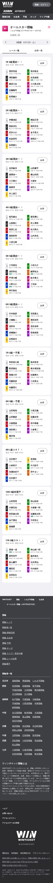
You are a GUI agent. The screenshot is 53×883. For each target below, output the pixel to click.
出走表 (17, 16)
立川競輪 (28, 694)
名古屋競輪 (17, 712)
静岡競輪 (16, 707)
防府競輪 (36, 735)
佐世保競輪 (17, 754)
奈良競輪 (26, 726)
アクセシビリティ (9, 818)
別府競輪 (28, 754)
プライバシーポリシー (41, 853)
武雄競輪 (38, 750)
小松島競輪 (27, 740)
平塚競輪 (16, 703)
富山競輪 (26, 717)
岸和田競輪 (29, 730)
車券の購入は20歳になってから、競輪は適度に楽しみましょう (26, 858)
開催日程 (6, 16)
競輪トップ (7, 622)
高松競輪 (16, 740)
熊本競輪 (38, 754)
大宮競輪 (28, 690)
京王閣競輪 (17, 694)
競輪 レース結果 (9, 658)
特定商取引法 (25, 853)
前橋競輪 (26, 686)
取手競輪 (36, 686)
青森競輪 (26, 680)
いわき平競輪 (38, 680)
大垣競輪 (38, 712)
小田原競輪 (27, 703)
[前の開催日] (5, 42)
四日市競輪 (17, 721)
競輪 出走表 (7, 638)
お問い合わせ (7, 813)
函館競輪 (16, 680)
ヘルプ (4, 808)
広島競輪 (26, 735)
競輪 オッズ (7, 648)
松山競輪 (16, 744)
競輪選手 (6, 664)
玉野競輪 (16, 735)
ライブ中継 (44, 16)
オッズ (33, 16)
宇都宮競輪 (17, 690)
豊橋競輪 (16, 717)
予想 (25, 16)
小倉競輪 (16, 750)
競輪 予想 (6, 643)
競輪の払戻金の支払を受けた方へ (15, 865)
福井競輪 (16, 726)
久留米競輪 (27, 750)
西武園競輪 (39, 690)
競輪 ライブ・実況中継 (12, 653)
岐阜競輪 (28, 712)
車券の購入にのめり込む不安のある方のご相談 (20, 862)
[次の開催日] (47, 42)
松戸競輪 (16, 699)
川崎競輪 (36, 699)
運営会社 (5, 853)
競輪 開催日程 (8, 632)
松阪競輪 (36, 717)
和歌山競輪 (17, 730)
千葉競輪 (26, 699)
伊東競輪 (38, 703)
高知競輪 (38, 740)
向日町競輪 (37, 726)
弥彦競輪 (16, 686)
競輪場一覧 (7, 627)
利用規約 (14, 853)
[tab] (39, 50)
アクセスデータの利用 (10, 823)
